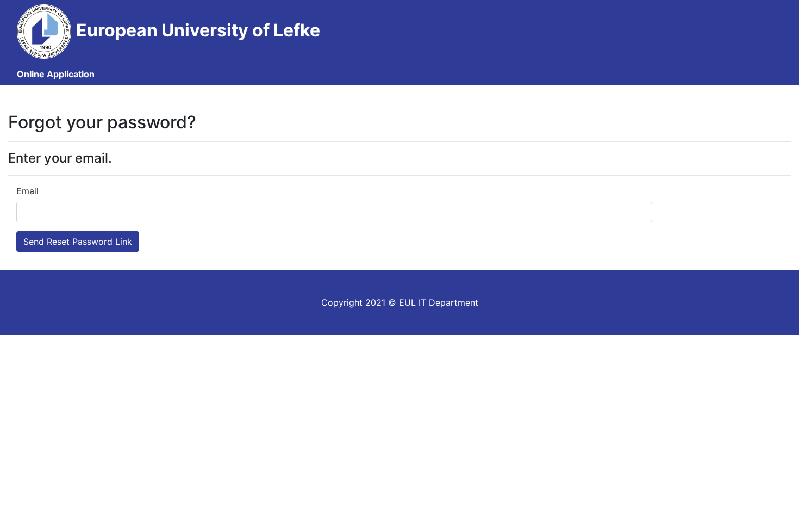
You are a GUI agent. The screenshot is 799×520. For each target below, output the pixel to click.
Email (27, 190)
